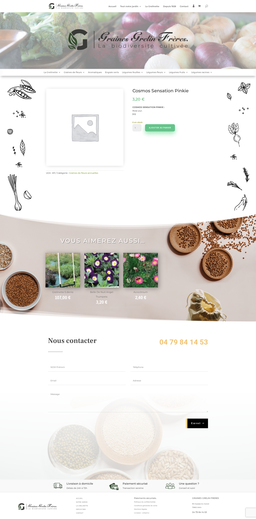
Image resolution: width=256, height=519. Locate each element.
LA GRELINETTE (82, 506)
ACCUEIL (79, 498)
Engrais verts (112, 72)
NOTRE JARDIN (81, 502)
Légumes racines (200, 72)
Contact (184, 6)
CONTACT (79, 513)
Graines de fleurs (73, 72)
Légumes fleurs (154, 72)
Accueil (112, 6)
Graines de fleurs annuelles (83, 173)
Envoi (196, 423)
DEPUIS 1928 (80, 509)
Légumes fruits (177, 72)
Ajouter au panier (160, 127)
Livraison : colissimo (141, 513)
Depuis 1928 (169, 6)
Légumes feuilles (131, 72)
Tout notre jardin (129, 6)
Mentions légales (140, 509)
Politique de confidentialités (144, 502)
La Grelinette (152, 6)
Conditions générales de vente (145, 506)
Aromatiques (95, 72)
